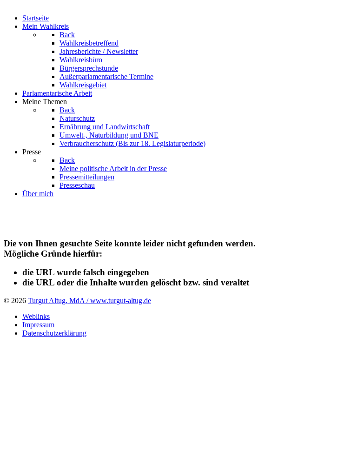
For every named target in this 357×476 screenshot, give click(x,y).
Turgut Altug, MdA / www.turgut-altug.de (89, 300)
